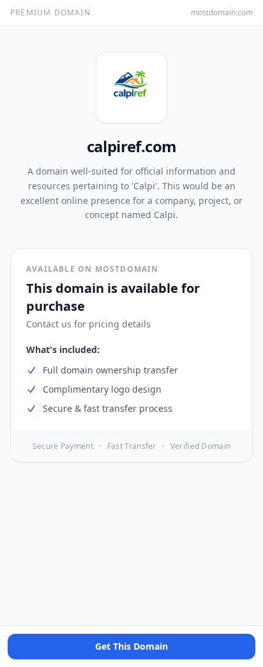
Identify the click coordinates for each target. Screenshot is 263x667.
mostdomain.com (222, 13)
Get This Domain (131, 646)
